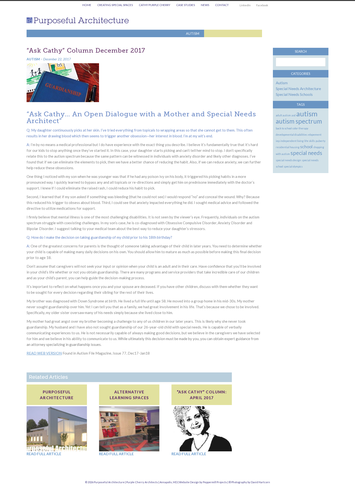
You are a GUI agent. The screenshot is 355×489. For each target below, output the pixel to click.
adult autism (283, 115)
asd (293, 115)
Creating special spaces (115, 5)
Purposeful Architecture (79, 21)
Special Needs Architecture (298, 88)
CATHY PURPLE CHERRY (154, 5)
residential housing (287, 147)
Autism (192, 33)
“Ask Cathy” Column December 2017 (86, 50)
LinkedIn (245, 5)
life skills (309, 140)
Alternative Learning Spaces (129, 395)
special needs (306, 153)
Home (86, 5)
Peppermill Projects (215, 482)
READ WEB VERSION (44, 353)
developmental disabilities (291, 134)
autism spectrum (299, 121)
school (306, 146)
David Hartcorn (260, 482)
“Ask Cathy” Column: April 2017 (202, 395)
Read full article (44, 454)
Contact (222, 5)
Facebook (262, 5)
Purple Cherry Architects (142, 482)
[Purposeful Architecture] (57, 428)
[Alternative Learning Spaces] (129, 428)
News (205, 5)
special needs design (288, 160)
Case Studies (185, 5)
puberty (320, 140)
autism (307, 113)
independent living (292, 140)
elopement (314, 134)
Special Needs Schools (294, 94)
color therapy (300, 128)
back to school (284, 128)
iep (278, 140)
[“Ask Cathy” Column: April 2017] (201, 428)
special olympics (293, 166)
